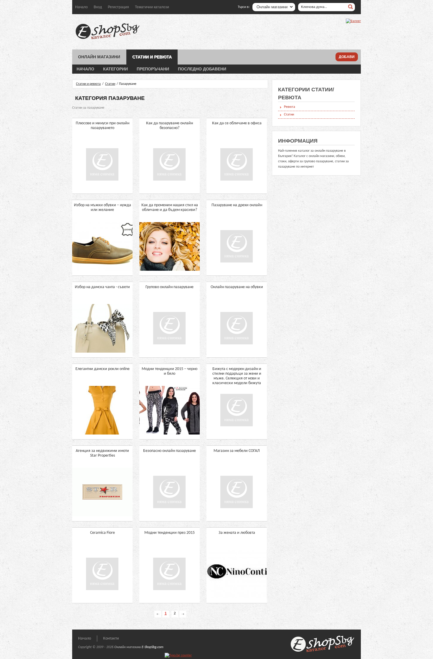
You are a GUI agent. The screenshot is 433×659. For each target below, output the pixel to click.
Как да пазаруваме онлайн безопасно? (169, 125)
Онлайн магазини (99, 56)
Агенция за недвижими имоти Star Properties (102, 453)
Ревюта (289, 107)
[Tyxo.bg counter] (178, 655)
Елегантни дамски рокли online (102, 369)
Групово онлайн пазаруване (170, 287)
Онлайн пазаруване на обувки (237, 287)
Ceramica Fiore (102, 533)
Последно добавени (202, 69)
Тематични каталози (152, 7)
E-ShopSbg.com (152, 647)
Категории (115, 69)
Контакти (111, 638)
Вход (98, 7)
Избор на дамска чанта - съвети (102, 287)
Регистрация (118, 7)
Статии (110, 84)
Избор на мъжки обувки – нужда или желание (102, 207)
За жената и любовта (237, 533)
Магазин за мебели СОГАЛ (237, 451)
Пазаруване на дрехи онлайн (236, 205)
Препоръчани (153, 69)
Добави (347, 57)
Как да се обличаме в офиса (237, 123)
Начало (81, 7)
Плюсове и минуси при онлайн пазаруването (102, 125)
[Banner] (353, 21)
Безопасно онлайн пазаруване (169, 451)
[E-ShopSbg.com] (107, 39)
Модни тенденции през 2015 (169, 533)
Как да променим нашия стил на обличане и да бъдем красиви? (169, 207)
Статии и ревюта (152, 56)
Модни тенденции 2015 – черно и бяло (169, 371)
